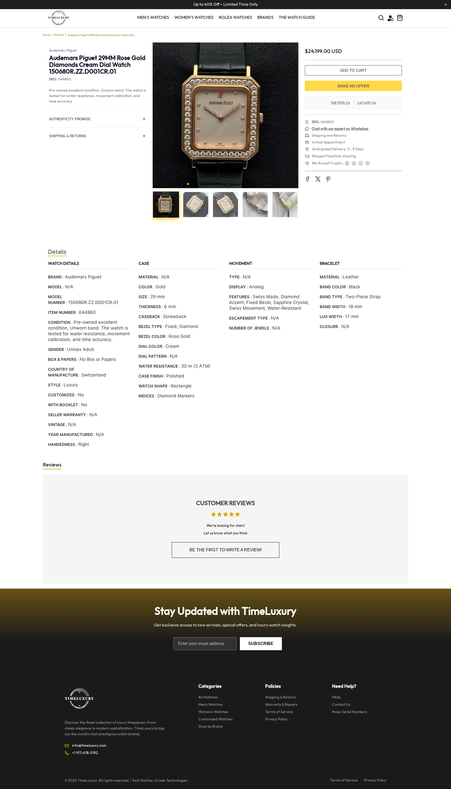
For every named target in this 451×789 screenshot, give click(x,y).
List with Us (366, 103)
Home (46, 35)
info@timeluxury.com (89, 746)
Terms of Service (279, 712)
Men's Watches (153, 17)
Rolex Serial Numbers (349, 712)
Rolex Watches (235, 17)
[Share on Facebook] (307, 179)
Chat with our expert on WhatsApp (340, 129)
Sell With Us (340, 103)
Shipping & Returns (280, 697)
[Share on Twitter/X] (318, 179)
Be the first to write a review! (225, 550)
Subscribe (261, 643)
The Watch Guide (297, 17)
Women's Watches (193, 17)
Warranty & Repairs (281, 705)
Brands (265, 17)
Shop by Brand (210, 726)
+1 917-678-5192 (85, 753)
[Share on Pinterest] (328, 179)
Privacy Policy (276, 719)
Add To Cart (353, 70)
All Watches (208, 697)
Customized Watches (215, 719)
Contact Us (341, 705)
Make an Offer (353, 86)
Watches (59, 35)
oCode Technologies (170, 780)
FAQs (336, 697)
